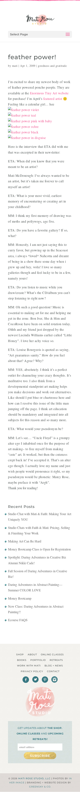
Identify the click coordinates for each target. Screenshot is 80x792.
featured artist (52, 98)
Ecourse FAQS (17, 620)
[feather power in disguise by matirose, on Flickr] (27, 137)
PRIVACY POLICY (32, 671)
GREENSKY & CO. (40, 786)
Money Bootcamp (19, 598)
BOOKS (21, 660)
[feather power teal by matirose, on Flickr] (22, 115)
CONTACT (53, 671)
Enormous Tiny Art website (49, 93)
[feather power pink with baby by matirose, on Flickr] (30, 121)
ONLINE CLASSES (52, 654)
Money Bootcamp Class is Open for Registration (39, 549)
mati (15, 66)
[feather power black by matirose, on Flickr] (23, 132)
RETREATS (56, 660)
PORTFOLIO (38, 660)
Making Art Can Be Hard (24, 541)
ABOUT (32, 654)
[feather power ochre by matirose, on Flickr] (23, 126)
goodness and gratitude (52, 66)
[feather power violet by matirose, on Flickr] (23, 110)
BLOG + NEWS (54, 665)
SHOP (20, 654)
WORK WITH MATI (29, 665)
